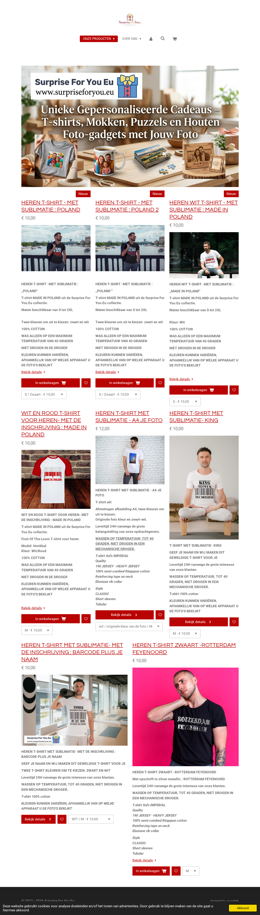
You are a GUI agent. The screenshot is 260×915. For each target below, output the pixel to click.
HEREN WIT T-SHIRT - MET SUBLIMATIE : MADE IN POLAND (203, 210)
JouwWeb (232, 901)
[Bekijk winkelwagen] (174, 39)
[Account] (150, 39)
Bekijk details (31, 372)
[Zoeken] (162, 38)
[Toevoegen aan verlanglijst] (86, 382)
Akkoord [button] (243, 908)
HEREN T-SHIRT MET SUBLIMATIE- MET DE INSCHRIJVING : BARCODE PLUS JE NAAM (72, 652)
